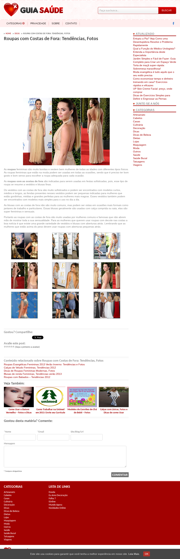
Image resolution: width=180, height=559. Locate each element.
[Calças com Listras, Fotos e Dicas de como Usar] (114, 406)
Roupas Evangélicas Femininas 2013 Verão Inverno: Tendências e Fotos (44, 364)
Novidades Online (57, 508)
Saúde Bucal (140, 158)
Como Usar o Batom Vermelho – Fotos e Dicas (19, 411)
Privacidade (38, 23)
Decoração (139, 128)
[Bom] (11, 347)
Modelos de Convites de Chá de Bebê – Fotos (82, 411)
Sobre (56, 23)
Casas (136, 121)
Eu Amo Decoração (58, 495)
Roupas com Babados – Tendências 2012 (27, 377)
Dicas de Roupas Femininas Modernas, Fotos (29, 370)
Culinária (138, 124)
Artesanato (139, 114)
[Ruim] (7, 347)
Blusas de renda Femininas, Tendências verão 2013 (33, 373)
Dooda (52, 492)
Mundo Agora (55, 505)
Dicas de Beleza (142, 134)
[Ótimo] (13, 347)
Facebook (173, 23)
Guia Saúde (33, 10)
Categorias (14, 23)
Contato (71, 23)
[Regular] (9, 347)
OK (146, 553)
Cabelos (137, 118)
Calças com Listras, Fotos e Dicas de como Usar (113, 411)
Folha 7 (52, 498)
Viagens (137, 164)
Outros (137, 151)
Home (8, 34)
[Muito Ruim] (5, 347)
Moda (136, 148)
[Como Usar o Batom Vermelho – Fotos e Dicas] (19, 406)
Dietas (136, 138)
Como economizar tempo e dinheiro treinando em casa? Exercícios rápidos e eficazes (153, 82)
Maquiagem (139, 144)
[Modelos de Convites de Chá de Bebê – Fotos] (82, 406)
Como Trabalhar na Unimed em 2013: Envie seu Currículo (50, 411)
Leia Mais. (134, 553)
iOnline (52, 501)
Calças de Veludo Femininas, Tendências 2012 (30, 367)
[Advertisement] (33, 70)
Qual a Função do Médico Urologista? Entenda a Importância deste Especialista (154, 52)
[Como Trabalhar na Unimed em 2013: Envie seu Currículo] (50, 406)
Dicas (17, 34)
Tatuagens (139, 161)
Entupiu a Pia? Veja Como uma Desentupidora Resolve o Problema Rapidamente (153, 42)
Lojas (136, 141)
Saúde (136, 154)
